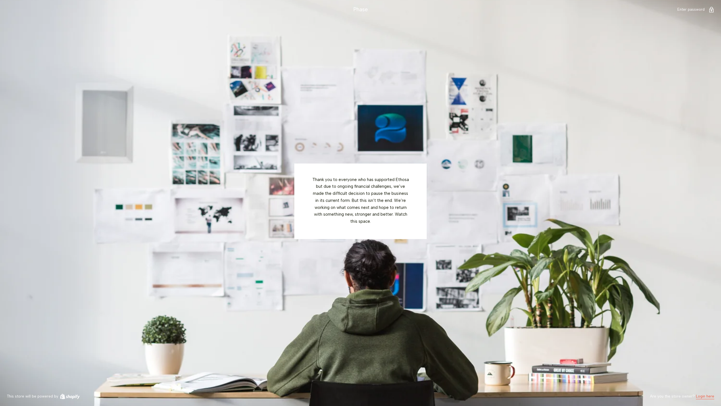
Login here (705, 396)
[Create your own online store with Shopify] (69, 396)
